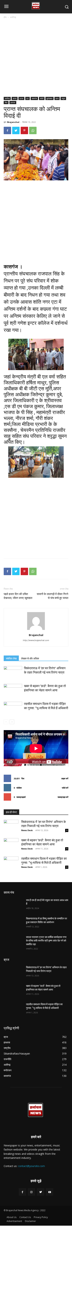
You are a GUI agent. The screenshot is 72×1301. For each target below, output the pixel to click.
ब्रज (57, 98)
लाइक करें (64, 778)
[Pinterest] (24, 130)
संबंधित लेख (11, 658)
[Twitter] (16, 130)
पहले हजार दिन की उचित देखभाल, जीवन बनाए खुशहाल (18, 596)
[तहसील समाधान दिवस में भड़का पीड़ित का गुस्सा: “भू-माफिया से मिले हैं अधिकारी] (13, 708)
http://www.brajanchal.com (36, 640)
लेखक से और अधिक (30, 658)
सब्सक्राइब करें (63, 797)
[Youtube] (49, 1192)
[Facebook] (7, 130)
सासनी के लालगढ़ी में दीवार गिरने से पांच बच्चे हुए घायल (52, 596)
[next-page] (12, 722)
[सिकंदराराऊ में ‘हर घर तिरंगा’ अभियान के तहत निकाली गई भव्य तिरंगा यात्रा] (13, 672)
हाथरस (13, 102)
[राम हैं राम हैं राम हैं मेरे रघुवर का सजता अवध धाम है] (13, 905)
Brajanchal (13, 122)
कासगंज (34, 98)
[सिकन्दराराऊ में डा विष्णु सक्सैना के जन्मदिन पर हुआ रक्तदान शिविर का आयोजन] (13, 924)
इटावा (21, 98)
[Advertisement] (36, 59)
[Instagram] (31, 1192)
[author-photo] (36, 629)
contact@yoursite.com (31, 1166)
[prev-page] (6, 722)
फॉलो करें (65, 787)
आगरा (14, 98)
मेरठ (6, 102)
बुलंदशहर (49, 98)
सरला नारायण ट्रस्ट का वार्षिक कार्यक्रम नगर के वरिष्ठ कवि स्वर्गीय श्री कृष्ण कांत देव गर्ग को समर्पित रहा (46, 941)
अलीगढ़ (13, 17)
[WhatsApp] (33, 130)
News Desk (27, 830)
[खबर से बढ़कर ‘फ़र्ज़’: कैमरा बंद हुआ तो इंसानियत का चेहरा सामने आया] (13, 690)
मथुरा (63, 98)
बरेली (41, 98)
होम (5, 17)
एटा (27, 98)
